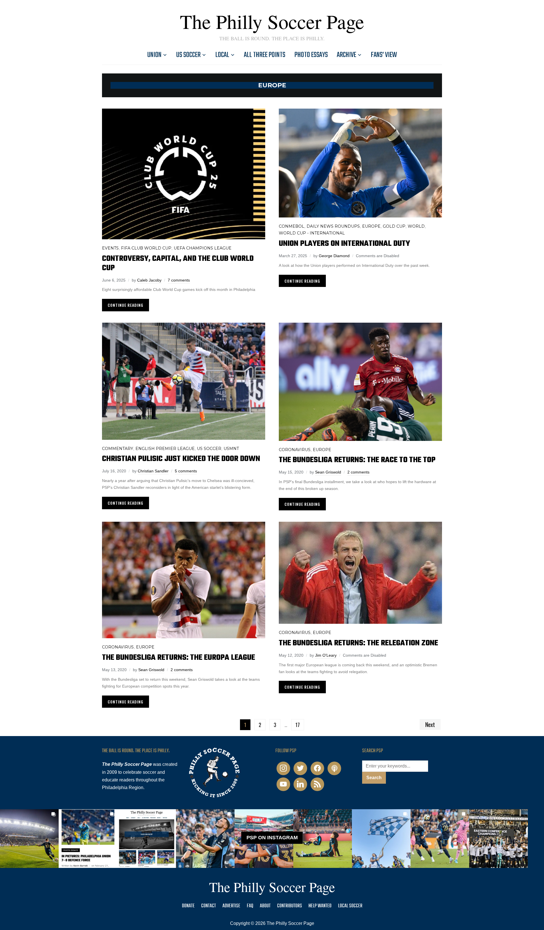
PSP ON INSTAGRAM (272, 837)
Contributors (289, 906)
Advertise (231, 906)
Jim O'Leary (326, 655)
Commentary (117, 448)
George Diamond (334, 255)
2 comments (358, 472)
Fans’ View (384, 55)
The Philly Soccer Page (272, 21)
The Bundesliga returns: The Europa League (178, 658)
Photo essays (311, 55)
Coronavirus (295, 449)
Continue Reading (125, 305)
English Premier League (165, 448)
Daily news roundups (333, 226)
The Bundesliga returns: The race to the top (357, 460)
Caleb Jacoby (149, 280)
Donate (188, 906)
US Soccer (188, 55)
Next (430, 724)
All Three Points (264, 55)
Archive (346, 55)
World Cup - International (312, 233)
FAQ (250, 906)
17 (298, 724)
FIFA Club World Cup (146, 248)
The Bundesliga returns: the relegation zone (358, 643)
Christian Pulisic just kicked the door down (181, 459)
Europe (371, 226)
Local (222, 55)
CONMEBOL (291, 226)
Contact (208, 906)
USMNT (231, 448)
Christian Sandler (153, 471)
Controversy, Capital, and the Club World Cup (178, 263)
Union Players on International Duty (344, 244)
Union (154, 55)
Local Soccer (350, 906)
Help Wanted (320, 906)
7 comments (179, 280)
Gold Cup (394, 226)
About (265, 906)
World (416, 226)
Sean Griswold (328, 472)
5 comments (186, 471)
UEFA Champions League (202, 248)
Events (110, 248)
